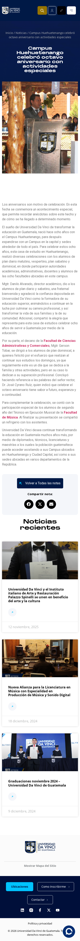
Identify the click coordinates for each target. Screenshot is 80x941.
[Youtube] (57, 910)
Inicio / (11, 33)
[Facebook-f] (40, 910)
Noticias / (22, 33)
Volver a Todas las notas (43, 483)
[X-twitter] (49, 910)
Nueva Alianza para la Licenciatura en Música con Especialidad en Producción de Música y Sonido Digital (39, 691)
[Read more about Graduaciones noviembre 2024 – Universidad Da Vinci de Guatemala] (12, 797)
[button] (28, 504)
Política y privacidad (40, 923)
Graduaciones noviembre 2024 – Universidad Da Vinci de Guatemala (37, 783)
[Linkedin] (22, 910)
